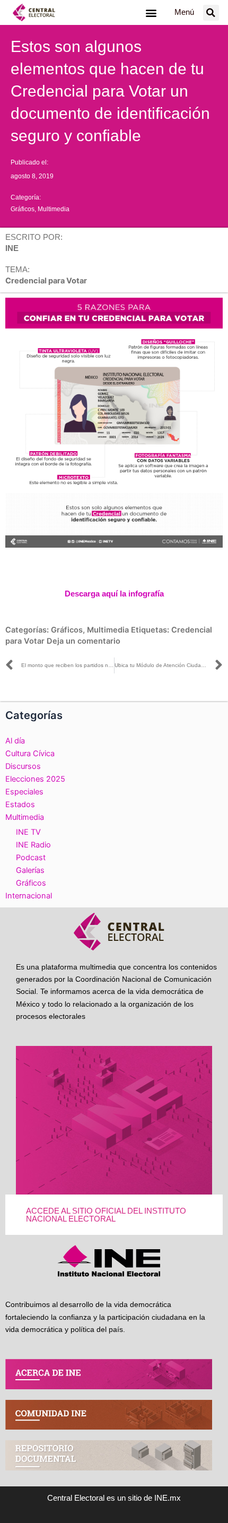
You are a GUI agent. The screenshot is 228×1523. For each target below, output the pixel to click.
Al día (15, 741)
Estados (20, 804)
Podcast (31, 857)
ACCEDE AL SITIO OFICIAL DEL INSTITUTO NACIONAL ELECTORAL (106, 1215)
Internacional (28, 896)
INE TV (28, 832)
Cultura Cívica (30, 753)
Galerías (30, 870)
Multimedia (53, 209)
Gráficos (22, 209)
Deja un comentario (83, 641)
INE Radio (33, 845)
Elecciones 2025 (35, 779)
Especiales (24, 792)
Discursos (23, 766)
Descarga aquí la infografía (114, 594)
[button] (151, 12)
